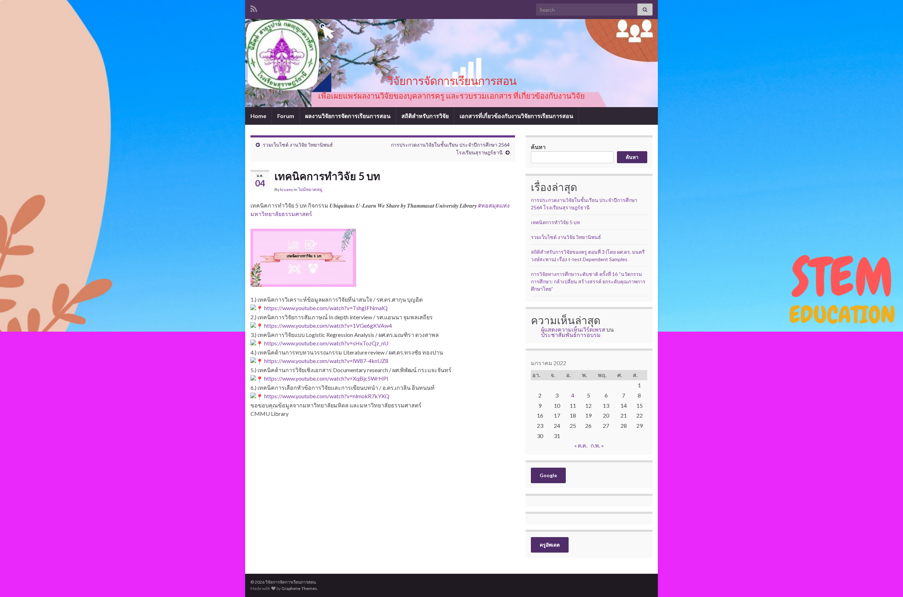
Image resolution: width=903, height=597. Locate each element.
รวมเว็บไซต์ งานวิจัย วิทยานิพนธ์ (298, 145)
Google (548, 475)
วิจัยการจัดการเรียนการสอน (451, 80)
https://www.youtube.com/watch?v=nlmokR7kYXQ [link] (326, 396)
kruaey (286, 189)
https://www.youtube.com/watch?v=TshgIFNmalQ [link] (326, 307)
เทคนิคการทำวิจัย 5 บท (555, 222)
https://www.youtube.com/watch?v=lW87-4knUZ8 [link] (326, 360)
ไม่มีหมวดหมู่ (310, 189)
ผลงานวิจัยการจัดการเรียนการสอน (347, 115)
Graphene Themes (299, 588)
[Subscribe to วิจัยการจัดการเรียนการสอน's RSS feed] (253, 7)
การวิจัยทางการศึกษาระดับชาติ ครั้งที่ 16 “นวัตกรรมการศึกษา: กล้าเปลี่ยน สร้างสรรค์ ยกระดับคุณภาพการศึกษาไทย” (588, 281)
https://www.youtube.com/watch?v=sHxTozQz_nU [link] (326, 343)
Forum (285, 115)
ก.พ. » (597, 445)
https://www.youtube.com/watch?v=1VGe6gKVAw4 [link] (328, 325)
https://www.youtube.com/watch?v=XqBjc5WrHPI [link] (326, 378)
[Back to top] (887, 581)
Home (258, 115)
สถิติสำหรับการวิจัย (425, 115)
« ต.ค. (580, 445)
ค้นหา (538, 146)
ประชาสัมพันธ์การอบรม (571, 334)
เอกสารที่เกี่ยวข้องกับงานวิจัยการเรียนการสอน (516, 115)
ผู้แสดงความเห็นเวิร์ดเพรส (573, 329)
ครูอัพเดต (550, 545)
